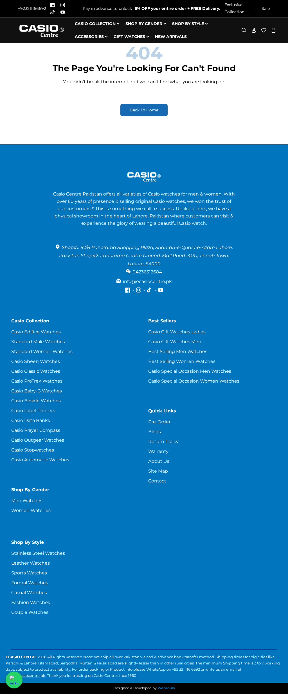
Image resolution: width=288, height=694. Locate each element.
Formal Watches (29, 582)
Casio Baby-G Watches (36, 391)
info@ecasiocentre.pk (25, 675)
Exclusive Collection (234, 8)
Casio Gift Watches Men (174, 341)
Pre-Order (159, 422)
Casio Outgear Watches (37, 440)
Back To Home (144, 110)
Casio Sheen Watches (35, 361)
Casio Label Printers (33, 410)
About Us (158, 461)
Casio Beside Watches (36, 400)
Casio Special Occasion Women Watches (193, 381)
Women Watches (31, 510)
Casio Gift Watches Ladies (177, 331)
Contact (157, 481)
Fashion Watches (30, 602)
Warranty (158, 451)
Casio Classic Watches (35, 371)
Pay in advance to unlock (151, 8)
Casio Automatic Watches (40, 459)
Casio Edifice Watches (36, 331)
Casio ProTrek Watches (36, 381)
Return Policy (163, 441)
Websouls (166, 688)
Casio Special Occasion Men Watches (189, 371)
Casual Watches (29, 592)
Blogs (154, 431)
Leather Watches (30, 563)
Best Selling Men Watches (177, 351)
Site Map (158, 471)
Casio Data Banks (30, 420)
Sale (266, 8)
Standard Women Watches (42, 351)
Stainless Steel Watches (38, 553)
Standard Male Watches (38, 341)
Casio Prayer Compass (35, 430)
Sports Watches (29, 573)
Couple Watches (29, 612)
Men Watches (26, 500)
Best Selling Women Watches (181, 361)
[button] (244, 30)
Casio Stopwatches (32, 450)
